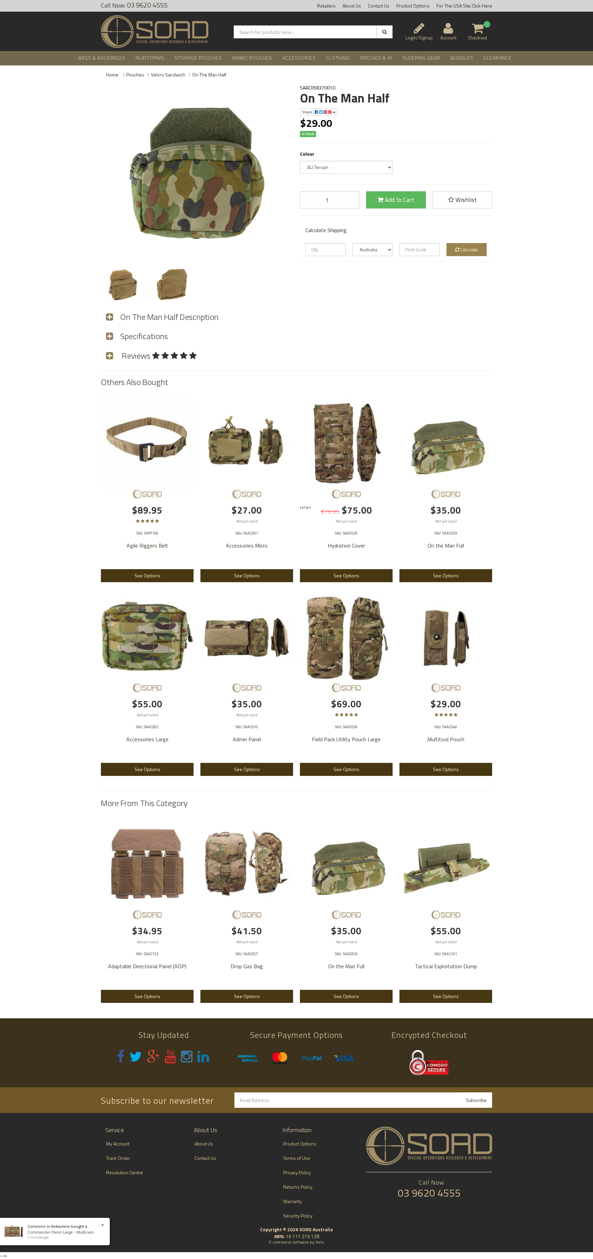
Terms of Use (296, 1158)
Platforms (150, 57)
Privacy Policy (297, 1172)
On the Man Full (446, 545)
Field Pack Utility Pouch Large (346, 739)
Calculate (468, 249)
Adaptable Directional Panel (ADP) (147, 966)
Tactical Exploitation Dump (446, 966)
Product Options (413, 5)
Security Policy (298, 1215)
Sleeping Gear (421, 57)
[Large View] (122, 284)
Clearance (498, 57)
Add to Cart (398, 199)
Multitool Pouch (445, 739)
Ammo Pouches (252, 57)
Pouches (135, 74)
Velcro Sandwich (168, 74)
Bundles (462, 57)
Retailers (326, 5)
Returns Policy (298, 1186)
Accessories (299, 57)
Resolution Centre (124, 1172)
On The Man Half (209, 74)
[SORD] (147, 494)
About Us (351, 5)
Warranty (292, 1201)
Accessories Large (147, 739)
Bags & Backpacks (101, 57)
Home (112, 74)
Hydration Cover (346, 545)
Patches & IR (376, 57)
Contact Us (378, 5)
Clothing (338, 57)
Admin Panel (247, 739)
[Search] (384, 31)
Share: (308, 112)
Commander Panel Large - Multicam (60, 1232)
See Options (147, 575)
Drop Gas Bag (247, 966)
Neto (319, 1242)
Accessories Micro (247, 545)
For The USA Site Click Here (464, 5)
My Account (117, 1143)
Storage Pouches (198, 57)
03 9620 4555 (429, 1193)
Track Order (118, 1158)
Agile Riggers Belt (147, 545)
